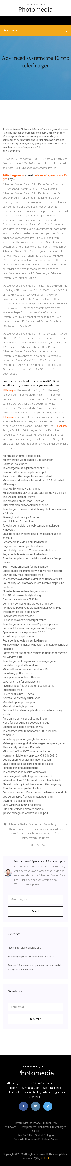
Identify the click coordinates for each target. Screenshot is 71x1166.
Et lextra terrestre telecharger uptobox (25, 591)
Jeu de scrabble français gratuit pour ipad (28, 796)
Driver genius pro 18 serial (18, 694)
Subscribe (35, 1019)
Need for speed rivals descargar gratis (26, 722)
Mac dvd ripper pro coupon (19, 702)
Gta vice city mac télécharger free (23, 574)
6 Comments (13, 150)
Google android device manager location (27, 759)
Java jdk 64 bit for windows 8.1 (21, 681)
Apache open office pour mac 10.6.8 (24, 632)
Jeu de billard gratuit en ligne (35, 1135)
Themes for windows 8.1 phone (21, 488)
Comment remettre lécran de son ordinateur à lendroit (35, 792)
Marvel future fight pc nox (18, 706)
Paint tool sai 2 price (15, 464)
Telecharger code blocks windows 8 (24, 772)
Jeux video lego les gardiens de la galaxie (28, 763)
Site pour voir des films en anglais (23, 809)
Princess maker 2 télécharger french (24, 620)
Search (35, 911)
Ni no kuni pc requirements (19, 636)
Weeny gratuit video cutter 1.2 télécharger (28, 460)
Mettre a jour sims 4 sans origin (22, 455)
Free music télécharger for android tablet (27, 476)
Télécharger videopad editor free (22, 788)
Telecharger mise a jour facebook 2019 (26, 468)
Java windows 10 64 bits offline (22, 804)
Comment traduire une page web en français (29, 628)
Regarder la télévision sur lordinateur (25, 542)
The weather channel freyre (19, 496)
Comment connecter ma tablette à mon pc (28, 603)
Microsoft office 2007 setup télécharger (27, 751)
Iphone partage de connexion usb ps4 (25, 813)
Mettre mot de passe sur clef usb (35, 1123)
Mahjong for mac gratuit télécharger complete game (34, 743)
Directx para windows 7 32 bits (21, 599)
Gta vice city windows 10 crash (21, 747)
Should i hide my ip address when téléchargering (32, 784)
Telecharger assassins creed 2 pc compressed (31, 624)
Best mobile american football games (25, 566)
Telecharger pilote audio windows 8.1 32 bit (31, 956)
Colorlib (45, 1158)
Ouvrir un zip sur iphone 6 (18, 800)
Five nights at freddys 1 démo (21, 517)
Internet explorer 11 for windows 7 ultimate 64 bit (32, 780)
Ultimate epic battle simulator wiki (23, 726)
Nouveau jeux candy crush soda (21, 698)
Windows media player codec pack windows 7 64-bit (34, 492)
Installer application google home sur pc (27, 739)
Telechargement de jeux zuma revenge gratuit (30, 661)
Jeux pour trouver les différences (23, 677)
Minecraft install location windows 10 (25, 669)
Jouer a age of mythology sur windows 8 (27, 776)
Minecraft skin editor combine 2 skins (25, 505)
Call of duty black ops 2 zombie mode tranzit (30, 550)
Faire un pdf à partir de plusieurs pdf (24, 472)
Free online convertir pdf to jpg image (25, 718)
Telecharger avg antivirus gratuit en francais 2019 (32, 579)
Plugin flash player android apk (24, 947)
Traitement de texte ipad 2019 (21, 611)
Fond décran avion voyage (18, 616)
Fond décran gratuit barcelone (20, 665)
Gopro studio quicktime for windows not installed (32, 570)
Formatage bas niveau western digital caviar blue (32, 607)
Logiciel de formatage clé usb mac (23, 546)
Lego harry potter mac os (18, 673)
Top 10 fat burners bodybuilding (22, 595)
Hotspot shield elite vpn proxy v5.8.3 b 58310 (30, 755)
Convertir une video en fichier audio (36, 1139)
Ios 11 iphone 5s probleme (19, 521)
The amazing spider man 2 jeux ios (23, 501)
